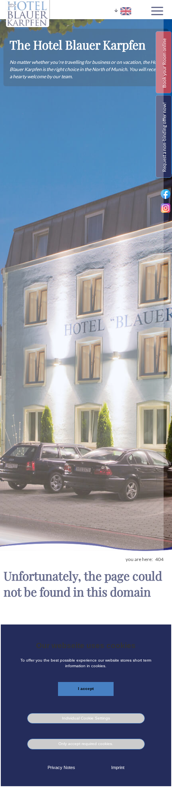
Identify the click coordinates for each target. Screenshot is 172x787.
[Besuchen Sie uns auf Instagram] (166, 211)
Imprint (117, 767)
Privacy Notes (61, 767)
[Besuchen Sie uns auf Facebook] (166, 198)
